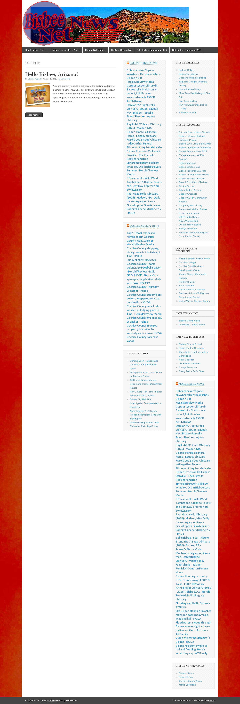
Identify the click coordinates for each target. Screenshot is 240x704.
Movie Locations (187, 684)
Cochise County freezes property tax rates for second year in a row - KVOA (144, 329)
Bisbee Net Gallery (95, 50)
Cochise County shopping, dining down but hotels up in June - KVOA (144, 252)
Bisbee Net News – (49, 700)
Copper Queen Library (190, 205)
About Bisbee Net (34, 50)
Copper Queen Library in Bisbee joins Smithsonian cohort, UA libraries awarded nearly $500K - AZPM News (142, 93)
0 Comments (64, 79)
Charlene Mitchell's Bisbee (192, 77)
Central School (186, 186)
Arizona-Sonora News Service (194, 132)
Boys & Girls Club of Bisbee (193, 182)
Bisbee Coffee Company (191, 348)
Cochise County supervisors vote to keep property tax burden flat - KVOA (144, 298)
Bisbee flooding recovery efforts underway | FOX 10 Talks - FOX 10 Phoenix (192, 579)
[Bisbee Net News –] (120, 23)
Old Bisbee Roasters (189, 363)
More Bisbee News (191, 384)
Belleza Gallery (186, 70)
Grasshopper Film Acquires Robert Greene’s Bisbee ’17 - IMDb (144, 209)
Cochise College (187, 262)
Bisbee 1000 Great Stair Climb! (195, 143)
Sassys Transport (188, 228)
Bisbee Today (186, 677)
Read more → (33, 115)
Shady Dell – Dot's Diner (191, 371)
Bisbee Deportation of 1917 (193, 151)
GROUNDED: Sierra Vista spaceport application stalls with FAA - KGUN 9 (144, 279)
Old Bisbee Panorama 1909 (152, 50)
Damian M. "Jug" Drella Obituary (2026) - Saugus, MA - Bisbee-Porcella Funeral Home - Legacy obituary (142, 112)
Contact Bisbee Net (121, 50)
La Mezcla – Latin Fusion (192, 324)
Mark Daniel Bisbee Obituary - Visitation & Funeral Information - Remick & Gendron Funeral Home (192, 564)
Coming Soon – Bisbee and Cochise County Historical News (144, 365)
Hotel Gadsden (186, 285)
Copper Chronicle (188, 193)
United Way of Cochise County (194, 301)
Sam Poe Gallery (187, 112)
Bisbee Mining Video (189, 320)
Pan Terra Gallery (188, 101)
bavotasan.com (207, 700)
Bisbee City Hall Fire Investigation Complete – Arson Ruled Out (146, 403)
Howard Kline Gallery (190, 89)
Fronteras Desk (187, 281)
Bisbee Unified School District (194, 174)
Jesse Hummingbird (189, 213)
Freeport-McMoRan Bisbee (193, 209)
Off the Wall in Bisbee (190, 224)
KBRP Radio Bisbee (189, 217)
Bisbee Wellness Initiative (192, 178)
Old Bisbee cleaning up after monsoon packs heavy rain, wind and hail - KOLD (193, 614)
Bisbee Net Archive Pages (65, 50)
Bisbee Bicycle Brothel (190, 344)
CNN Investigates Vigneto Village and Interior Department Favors (146, 384)
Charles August (34, 79)
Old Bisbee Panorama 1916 (186, 50)
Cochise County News (144, 225)
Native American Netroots (192, 289)
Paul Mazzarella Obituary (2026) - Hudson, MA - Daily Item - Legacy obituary (143, 197)
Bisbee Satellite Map (189, 167)
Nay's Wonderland (188, 221)
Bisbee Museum (187, 163)
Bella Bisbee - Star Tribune (192, 537)
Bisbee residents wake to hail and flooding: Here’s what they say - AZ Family (191, 649)
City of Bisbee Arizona (190, 190)
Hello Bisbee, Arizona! (51, 74)
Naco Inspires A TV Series (143, 411)
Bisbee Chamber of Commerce (195, 147)
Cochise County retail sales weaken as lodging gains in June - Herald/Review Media (144, 309)
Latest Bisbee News (143, 63)
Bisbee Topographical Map (192, 170)
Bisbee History (186, 673)
